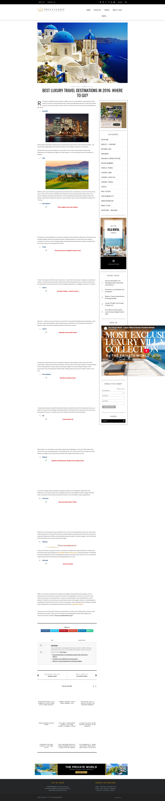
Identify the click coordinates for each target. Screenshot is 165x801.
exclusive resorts (73, 552)
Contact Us (51, 2)
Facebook (46, 630)
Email (90, 630)
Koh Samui (103, 786)
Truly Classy (63, 652)
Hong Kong (106, 790)
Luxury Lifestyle (108, 177)
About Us (42, 2)
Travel (107, 10)
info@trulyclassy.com (62, 786)
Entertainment (107, 163)
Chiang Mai (110, 786)
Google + (73, 630)
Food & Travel (107, 168)
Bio (52, 640)
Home (89, 10)
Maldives (106, 788)
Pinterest (64, 630)
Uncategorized (107, 201)
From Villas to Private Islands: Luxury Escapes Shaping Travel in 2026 (114, 312)
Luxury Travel (75, 86)
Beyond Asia (106, 149)
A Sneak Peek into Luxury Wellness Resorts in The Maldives (87, 724)
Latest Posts (81, 640)
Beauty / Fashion (108, 144)
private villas (61, 552)
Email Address (113, 390)
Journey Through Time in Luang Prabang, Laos (67, 702)
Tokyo (101, 788)
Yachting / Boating (109, 210)
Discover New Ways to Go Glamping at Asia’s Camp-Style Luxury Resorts (46, 703)
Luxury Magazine (57, 797)
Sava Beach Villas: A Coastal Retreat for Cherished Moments (88, 703)
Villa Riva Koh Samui (82, 675)
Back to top (118, 797)
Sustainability (107, 196)
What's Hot (106, 206)
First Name (105, 395)
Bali (115, 786)
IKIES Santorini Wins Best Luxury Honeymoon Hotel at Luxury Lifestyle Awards (67, 746)
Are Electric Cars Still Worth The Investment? (65, 659)
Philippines (113, 788)
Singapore (99, 790)
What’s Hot (117, 10)
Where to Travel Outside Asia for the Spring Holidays (67, 661)
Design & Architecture (110, 158)
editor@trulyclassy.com (64, 788)
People (104, 187)
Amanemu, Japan (52, 675)
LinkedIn (82, 630)
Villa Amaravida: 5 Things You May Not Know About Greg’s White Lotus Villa (87, 746)
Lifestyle (97, 10)
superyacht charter (77, 604)
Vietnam (112, 790)
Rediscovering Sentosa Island (46, 723)
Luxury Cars (106, 173)
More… (104, 16)
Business (105, 154)
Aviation (104, 140)
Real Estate (106, 191)
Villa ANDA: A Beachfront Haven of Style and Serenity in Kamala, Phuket (67, 724)
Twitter (54, 630)
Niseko (97, 788)
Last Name (105, 401)
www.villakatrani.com (53, 547)
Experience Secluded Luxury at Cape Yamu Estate (46, 746)
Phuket (97, 786)
